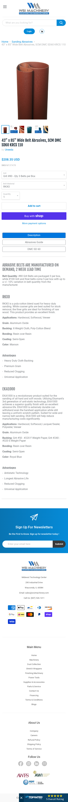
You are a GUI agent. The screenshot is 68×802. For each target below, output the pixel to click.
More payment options (34, 223)
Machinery (34, 660)
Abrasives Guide (34, 242)
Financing (34, 695)
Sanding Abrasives (22, 41)
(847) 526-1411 (37, 598)
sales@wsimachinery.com (37, 593)
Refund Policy (34, 740)
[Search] (61, 23)
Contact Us (34, 691)
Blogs (34, 704)
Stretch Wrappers (34, 668)
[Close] (21, 797)
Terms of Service (34, 749)
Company (34, 731)
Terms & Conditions (34, 700)
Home (5, 41)
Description (34, 235)
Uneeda (9, 149)
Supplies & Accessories (34, 682)
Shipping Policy (34, 744)
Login (29, 31)
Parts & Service (34, 686)
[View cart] (42, 32)
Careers (34, 735)
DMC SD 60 (34, 249)
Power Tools (34, 677)
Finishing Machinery (34, 673)
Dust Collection (34, 664)
